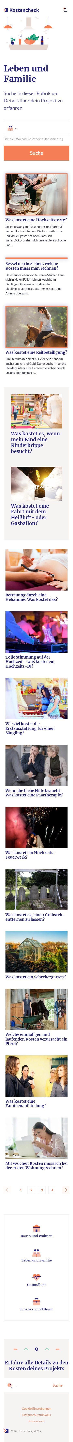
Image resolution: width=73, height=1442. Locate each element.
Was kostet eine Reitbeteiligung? (36, 352)
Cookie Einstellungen (36, 1408)
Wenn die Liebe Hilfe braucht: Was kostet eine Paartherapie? (34, 793)
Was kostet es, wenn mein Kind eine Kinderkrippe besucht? (35, 442)
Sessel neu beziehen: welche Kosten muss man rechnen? (31, 266)
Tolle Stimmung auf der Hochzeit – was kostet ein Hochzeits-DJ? (30, 662)
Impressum (36, 1421)
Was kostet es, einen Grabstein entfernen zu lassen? (34, 917)
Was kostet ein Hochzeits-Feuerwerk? (30, 855)
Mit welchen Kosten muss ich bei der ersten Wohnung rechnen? (36, 1165)
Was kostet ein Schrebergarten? (35, 977)
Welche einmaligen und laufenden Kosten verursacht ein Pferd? (36, 1039)
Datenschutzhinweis (36, 1415)
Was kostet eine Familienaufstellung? (25, 1103)
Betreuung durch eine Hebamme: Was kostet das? (31, 597)
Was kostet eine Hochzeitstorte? (36, 220)
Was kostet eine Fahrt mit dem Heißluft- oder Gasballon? (30, 515)
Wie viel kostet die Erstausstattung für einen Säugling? (30, 728)
